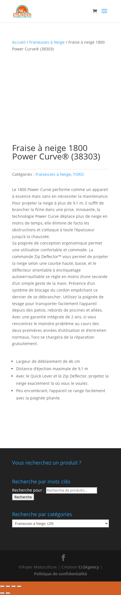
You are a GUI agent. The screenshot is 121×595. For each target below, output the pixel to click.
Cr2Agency (89, 567)
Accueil (19, 42)
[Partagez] (8, 586)
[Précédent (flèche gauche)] (2, 593)
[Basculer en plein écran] (13, 586)
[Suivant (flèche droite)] (8, 593)
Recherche (23, 496)
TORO (78, 174)
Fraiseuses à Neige (47, 42)
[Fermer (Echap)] (2, 586)
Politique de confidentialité (60, 573)
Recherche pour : (28, 490)
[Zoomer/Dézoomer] (19, 586)
